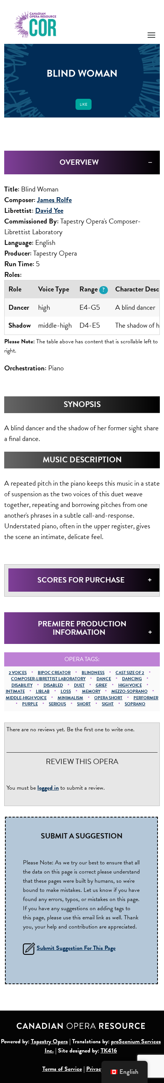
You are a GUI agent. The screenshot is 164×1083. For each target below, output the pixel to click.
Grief (101, 685)
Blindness (93, 672)
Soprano (135, 704)
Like (83, 104)
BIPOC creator (54, 672)
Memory (91, 691)
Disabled (53, 685)
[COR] (36, 23)
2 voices (18, 672)
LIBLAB (43, 691)
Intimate (15, 691)
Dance (103, 679)
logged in (48, 787)
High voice (130, 685)
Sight (108, 704)
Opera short (108, 698)
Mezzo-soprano (129, 691)
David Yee (49, 210)
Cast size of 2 (130, 672)
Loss (66, 691)
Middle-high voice (26, 698)
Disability (21, 685)
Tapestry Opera (49, 1041)
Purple (30, 704)
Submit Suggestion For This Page (76, 948)
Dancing (132, 679)
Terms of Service (62, 1068)
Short (84, 704)
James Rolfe (54, 199)
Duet (79, 685)
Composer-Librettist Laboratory (48, 679)
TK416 (109, 1050)
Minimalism (70, 698)
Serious (57, 704)
